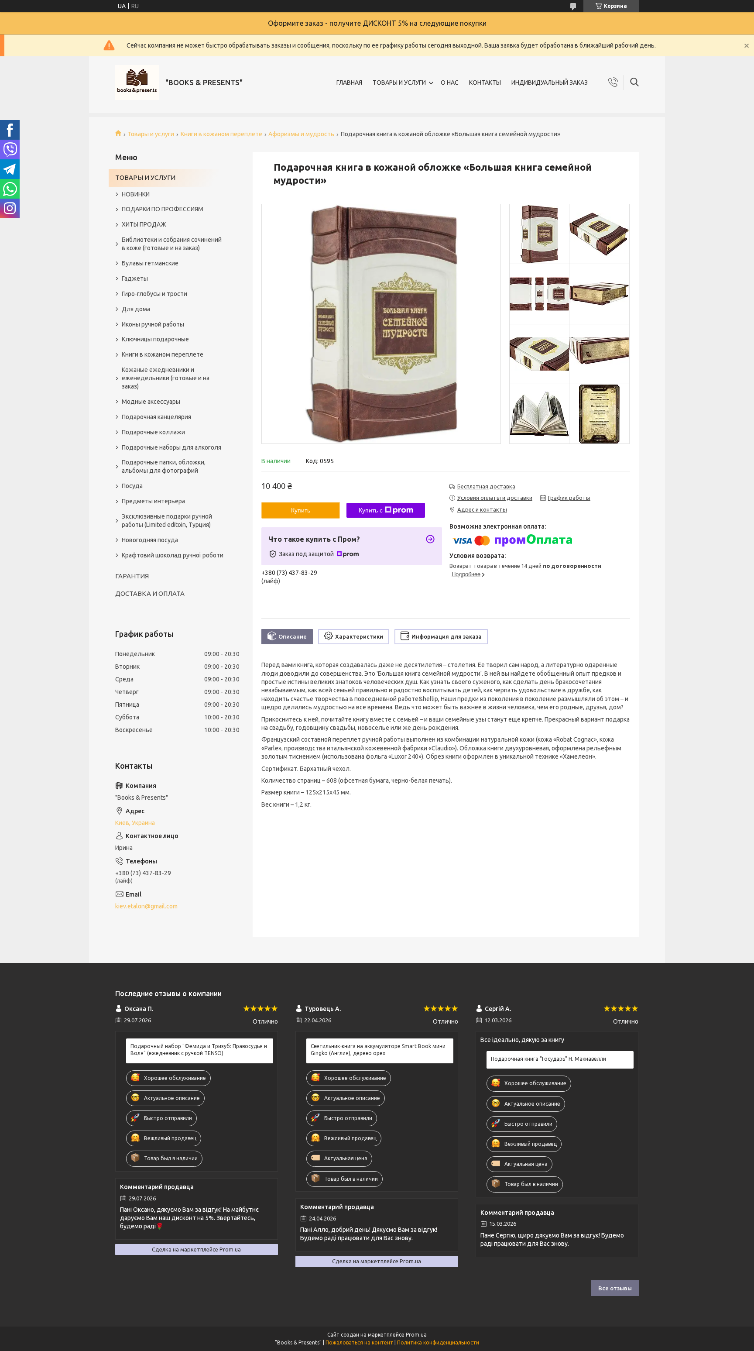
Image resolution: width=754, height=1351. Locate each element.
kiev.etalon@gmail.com (146, 906)
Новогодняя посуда (150, 539)
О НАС (450, 82)
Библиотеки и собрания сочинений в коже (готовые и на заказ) (172, 243)
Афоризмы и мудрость (301, 134)
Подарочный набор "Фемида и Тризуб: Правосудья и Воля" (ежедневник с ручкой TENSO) (198, 1049)
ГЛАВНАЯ (349, 82)
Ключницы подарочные (155, 339)
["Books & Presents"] (137, 82)
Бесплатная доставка (486, 486)
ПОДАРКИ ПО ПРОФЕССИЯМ (162, 209)
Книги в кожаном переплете (221, 134)
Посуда (132, 485)
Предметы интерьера (153, 501)
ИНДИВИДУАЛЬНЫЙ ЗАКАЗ (549, 82)
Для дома (136, 309)
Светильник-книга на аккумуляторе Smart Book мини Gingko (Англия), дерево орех (378, 1049)
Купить (300, 510)
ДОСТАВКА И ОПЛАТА (150, 593)
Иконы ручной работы (153, 324)
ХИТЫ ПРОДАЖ (144, 224)
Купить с (371, 510)
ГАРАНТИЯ (132, 576)
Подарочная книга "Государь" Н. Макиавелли (548, 1059)
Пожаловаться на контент (359, 1342)
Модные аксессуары (151, 401)
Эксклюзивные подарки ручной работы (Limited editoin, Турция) (167, 520)
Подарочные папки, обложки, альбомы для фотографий (164, 466)
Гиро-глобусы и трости (154, 293)
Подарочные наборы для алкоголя (171, 447)
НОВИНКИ (136, 194)
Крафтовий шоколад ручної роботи (172, 555)
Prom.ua (416, 1334)
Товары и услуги (150, 134)
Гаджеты (135, 278)
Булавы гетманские (150, 263)
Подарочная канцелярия (156, 416)
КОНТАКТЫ (485, 82)
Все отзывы (615, 1288)
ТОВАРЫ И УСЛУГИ (399, 82)
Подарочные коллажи (153, 432)
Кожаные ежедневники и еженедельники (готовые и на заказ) (165, 378)
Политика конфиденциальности (438, 1342)
